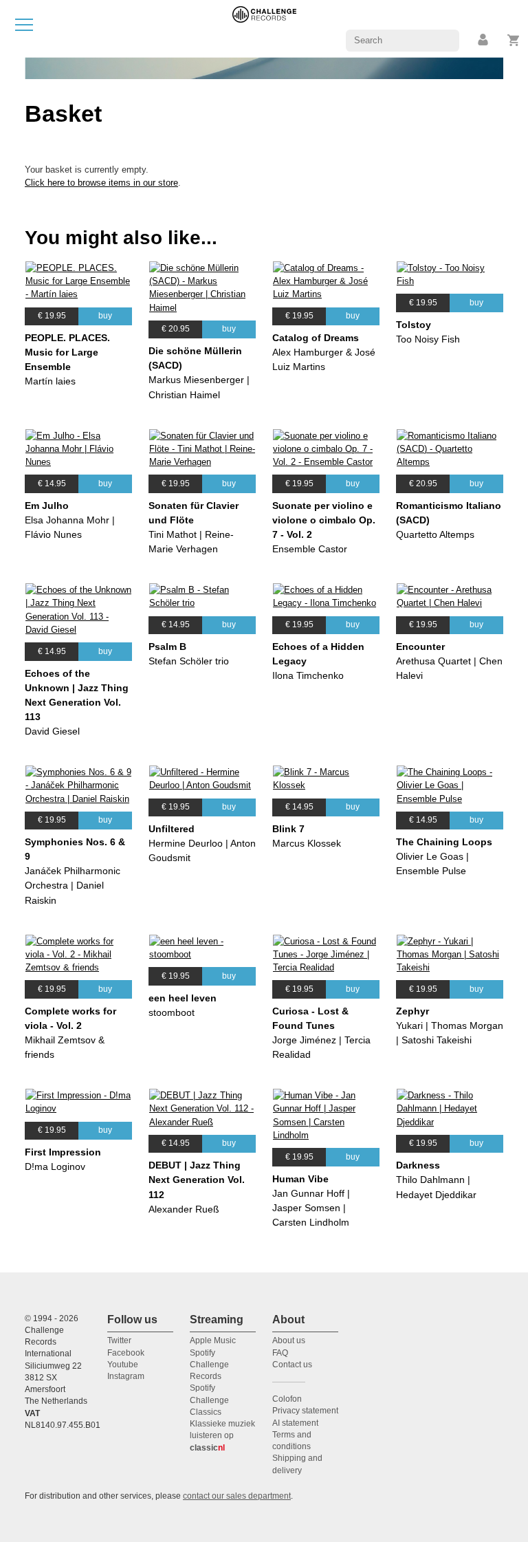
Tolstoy (413, 324)
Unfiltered (171, 828)
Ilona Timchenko (308, 675)
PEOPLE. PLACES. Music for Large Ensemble (67, 352)
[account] (484, 40)
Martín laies (50, 381)
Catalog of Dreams (315, 337)
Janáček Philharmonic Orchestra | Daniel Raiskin (72, 885)
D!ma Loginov (55, 1166)
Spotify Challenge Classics (209, 1400)
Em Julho (47, 505)
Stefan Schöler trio (188, 660)
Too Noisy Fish (428, 339)
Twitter (119, 1340)
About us (288, 1340)
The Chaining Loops (444, 841)
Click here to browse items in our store (101, 182)
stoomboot (171, 1012)
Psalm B (167, 646)
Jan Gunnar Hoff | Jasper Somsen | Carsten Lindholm (311, 1208)
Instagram (125, 1376)
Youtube (122, 1364)
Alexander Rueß (183, 1209)
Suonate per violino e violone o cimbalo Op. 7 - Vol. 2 (323, 520)
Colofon (287, 1399)
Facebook (125, 1353)
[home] (264, 28)
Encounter (420, 646)
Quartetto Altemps (435, 534)
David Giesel (52, 731)
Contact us (292, 1364)
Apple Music (213, 1340)
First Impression (63, 1152)
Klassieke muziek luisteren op (222, 1436)
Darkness (418, 1165)
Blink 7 (288, 828)
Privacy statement (305, 1411)
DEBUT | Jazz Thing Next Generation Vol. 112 (196, 1179)
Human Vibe (300, 1178)
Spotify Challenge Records (209, 1365)
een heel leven (182, 997)
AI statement (295, 1423)
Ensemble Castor (309, 548)
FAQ (280, 1353)
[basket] (514, 40)
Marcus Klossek (306, 843)
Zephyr (412, 1011)
